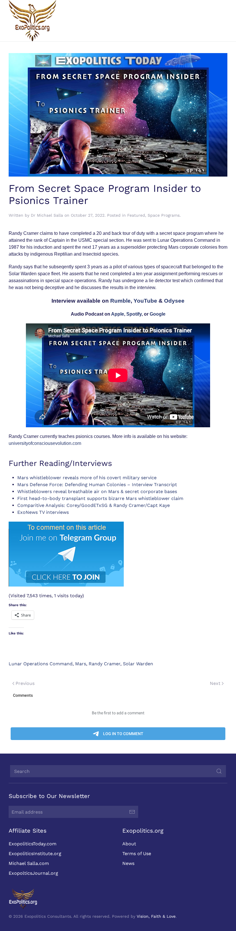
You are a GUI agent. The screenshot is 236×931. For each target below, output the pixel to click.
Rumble (120, 301)
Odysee (174, 301)
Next (215, 683)
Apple (117, 314)
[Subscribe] (132, 812)
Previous (25, 683)
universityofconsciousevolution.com (45, 443)
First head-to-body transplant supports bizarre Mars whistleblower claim (100, 498)
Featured (136, 215)
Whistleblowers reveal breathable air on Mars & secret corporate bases (97, 491)
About (129, 843)
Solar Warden (138, 663)
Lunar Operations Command (41, 663)
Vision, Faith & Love (156, 916)
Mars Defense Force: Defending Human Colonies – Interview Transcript (97, 484)
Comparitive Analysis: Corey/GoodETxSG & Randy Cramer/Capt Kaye (93, 505)
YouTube (145, 301)
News (128, 863)
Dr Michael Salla (47, 215)
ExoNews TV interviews (43, 512)
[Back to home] (32, 20)
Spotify (134, 314)
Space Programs (164, 215)
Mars (80, 663)
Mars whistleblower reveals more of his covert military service (87, 477)
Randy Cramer (104, 663)
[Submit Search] (219, 771)
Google (157, 314)
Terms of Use (136, 853)
